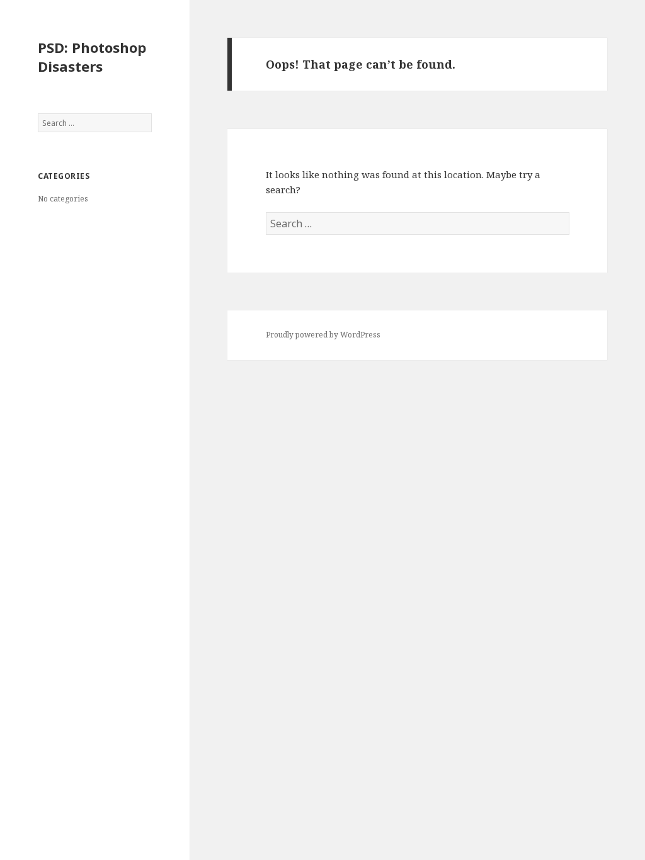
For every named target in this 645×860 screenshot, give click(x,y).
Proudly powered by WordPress (323, 334)
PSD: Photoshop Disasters (92, 57)
